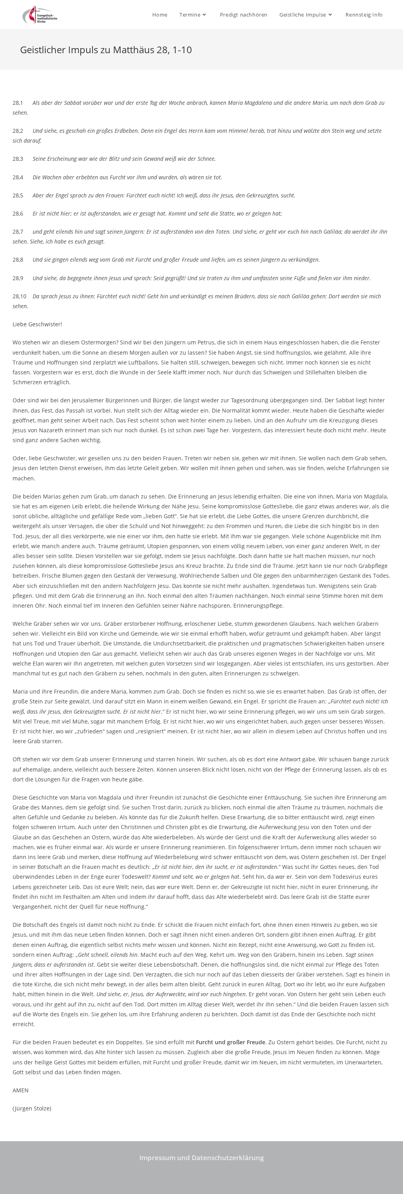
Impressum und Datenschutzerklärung (201, 1157)
